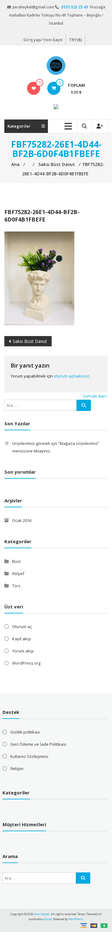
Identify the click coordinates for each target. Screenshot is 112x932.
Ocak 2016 (21, 520)
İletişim (16, 768)
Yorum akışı (23, 651)
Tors (16, 585)
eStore (48, 919)
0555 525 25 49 (75, 7)
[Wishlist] (34, 88)
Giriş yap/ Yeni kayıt (43, 39)
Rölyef (18, 573)
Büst (16, 561)
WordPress (76, 919)
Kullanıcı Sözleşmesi (29, 756)
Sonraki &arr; (95, 396)
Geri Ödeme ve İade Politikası (38, 744)
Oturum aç (22, 626)
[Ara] (84, 405)
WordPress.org (26, 663)
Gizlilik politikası (25, 732)
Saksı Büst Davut (30, 341)
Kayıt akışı (21, 639)
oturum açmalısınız (71, 376)
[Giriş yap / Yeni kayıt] (99, 126)
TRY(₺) (75, 39)
